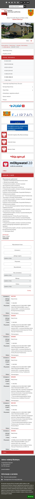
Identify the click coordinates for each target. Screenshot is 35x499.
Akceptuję (30, 497)
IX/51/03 (13, 403)
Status (17, 284)
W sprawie (17, 261)
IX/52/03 (13, 377)
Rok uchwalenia (17, 272)
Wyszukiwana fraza (17, 244)
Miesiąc (17, 278)
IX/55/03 (13, 315)
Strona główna (4, 45)
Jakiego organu (17, 255)
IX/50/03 (13, 430)
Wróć (5, 170)
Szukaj (29, 290)
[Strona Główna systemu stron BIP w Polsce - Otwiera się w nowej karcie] (10, 12)
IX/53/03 (13, 357)
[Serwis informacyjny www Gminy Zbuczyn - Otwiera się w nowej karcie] (31, 12)
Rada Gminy (12, 45)
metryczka (5, 238)
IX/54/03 (13, 336)
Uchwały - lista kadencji (21, 45)
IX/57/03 (13, 296)
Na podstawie (17, 267)
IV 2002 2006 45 (6, 47)
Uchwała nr (17, 250)
